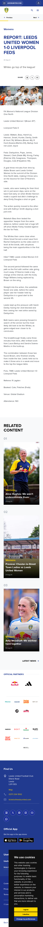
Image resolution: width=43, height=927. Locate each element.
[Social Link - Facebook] (6, 812)
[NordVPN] (26, 738)
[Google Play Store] (26, 840)
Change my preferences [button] (25, 919)
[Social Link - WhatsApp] (6, 819)
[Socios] (35, 729)
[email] (37, 78)
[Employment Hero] (17, 747)
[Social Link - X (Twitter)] (13, 812)
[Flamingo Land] (26, 702)
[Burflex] (35, 702)
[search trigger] (32, 10)
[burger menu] (38, 10)
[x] (32, 78)
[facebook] (27, 78)
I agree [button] (25, 910)
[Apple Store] (10, 840)
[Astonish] (17, 702)
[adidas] (28, 684)
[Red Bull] (15, 684)
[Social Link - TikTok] (25, 812)
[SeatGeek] (8, 738)
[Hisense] (8, 702)
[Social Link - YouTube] (32, 812)
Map (11, 789)
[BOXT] (17, 729)
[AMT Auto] (26, 711)
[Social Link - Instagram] (19, 812)
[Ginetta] (17, 738)
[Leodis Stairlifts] (35, 738)
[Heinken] (26, 729)
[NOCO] (8, 729)
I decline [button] (26, 914)
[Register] (37, 3)
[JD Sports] (17, 711)
